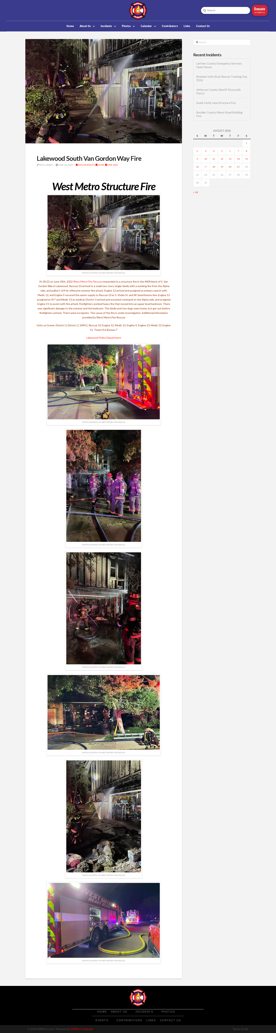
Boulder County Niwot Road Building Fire (219, 114)
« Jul (195, 192)
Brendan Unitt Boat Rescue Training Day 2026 (221, 78)
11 (213, 158)
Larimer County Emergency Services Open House (219, 65)
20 (230, 166)
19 (222, 166)
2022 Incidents (86, 164)
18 (213, 166)
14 (238, 158)
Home (100, 164)
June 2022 (112, 164)
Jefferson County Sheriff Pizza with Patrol (218, 91)
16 (197, 166)
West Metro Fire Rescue (87, 281)
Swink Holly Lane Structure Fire (216, 103)
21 (238, 166)
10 (205, 158)
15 (246, 158)
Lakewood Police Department (103, 337)
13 (230, 158)
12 (222, 158)
